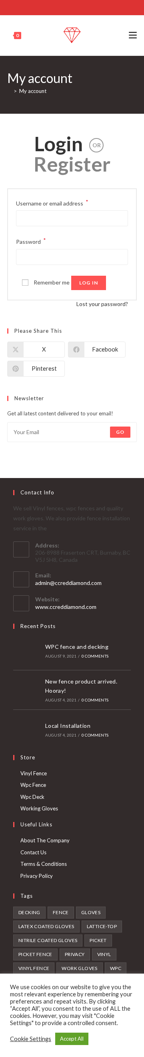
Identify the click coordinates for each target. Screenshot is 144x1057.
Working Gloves (39, 808)
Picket (98, 940)
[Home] (9, 91)
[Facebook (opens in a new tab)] (66, 6)
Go (120, 432)
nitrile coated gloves (47, 940)
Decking (29, 912)
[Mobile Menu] (133, 35)
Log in (88, 283)
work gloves (79, 968)
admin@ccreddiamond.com (68, 582)
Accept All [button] (72, 1038)
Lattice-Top (102, 926)
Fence (61, 912)
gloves (90, 912)
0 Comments (95, 656)
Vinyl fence (33, 968)
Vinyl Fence (33, 773)
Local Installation (67, 725)
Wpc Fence (33, 785)
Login (58, 144)
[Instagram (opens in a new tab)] (76, 6)
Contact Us (33, 852)
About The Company (45, 840)
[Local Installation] (26, 729)
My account (32, 91)
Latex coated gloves (46, 926)
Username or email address (52, 202)
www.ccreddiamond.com (65, 606)
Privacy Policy (36, 876)
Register (72, 164)
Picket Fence (35, 954)
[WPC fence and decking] (26, 650)
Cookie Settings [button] (30, 1038)
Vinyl (104, 954)
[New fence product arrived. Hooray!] (26, 689)
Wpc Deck (32, 797)
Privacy (75, 954)
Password (31, 241)
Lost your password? (102, 303)
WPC (115, 968)
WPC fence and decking (76, 646)
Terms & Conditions (43, 864)
